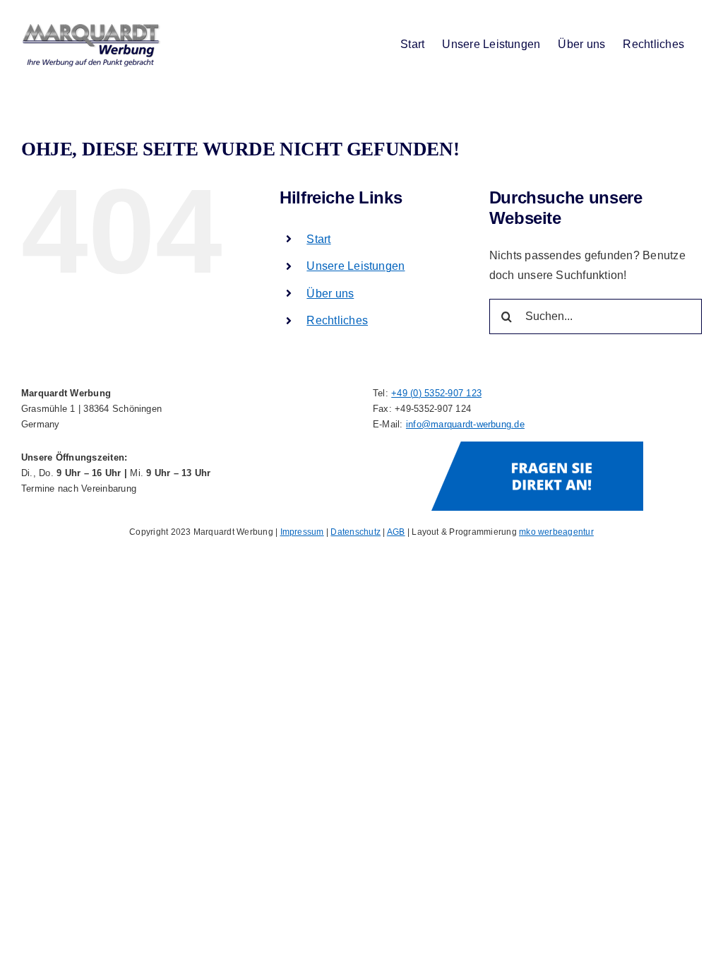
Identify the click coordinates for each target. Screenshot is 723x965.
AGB (396, 532)
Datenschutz (355, 532)
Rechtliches (337, 320)
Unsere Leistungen (355, 266)
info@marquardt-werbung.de (465, 424)
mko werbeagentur (556, 532)
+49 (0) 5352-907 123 (436, 393)
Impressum (302, 532)
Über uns (330, 294)
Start (318, 239)
